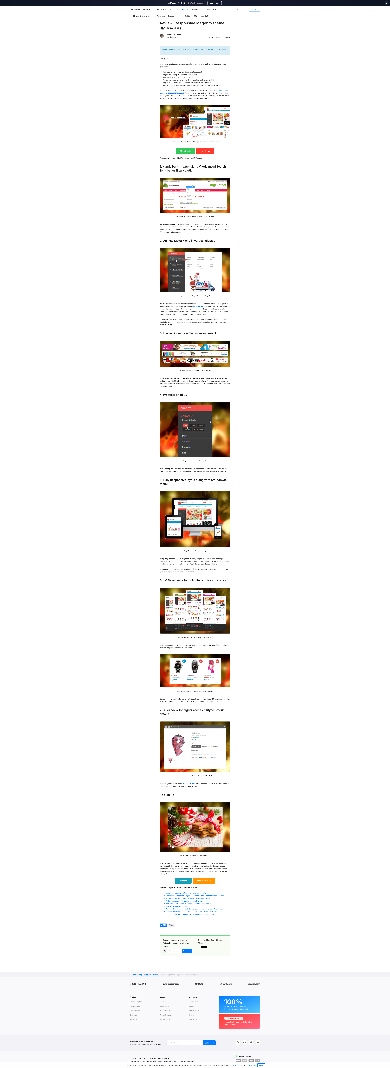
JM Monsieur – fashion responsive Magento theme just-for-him (186, 898)
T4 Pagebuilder (135, 1006)
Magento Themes (151, 975)
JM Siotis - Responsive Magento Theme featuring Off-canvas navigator (190, 912)
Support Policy (165, 1019)
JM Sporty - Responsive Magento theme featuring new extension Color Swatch (193, 909)
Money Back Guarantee (236, 1004)
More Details (185, 151)
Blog (140, 975)
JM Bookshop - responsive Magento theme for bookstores (185, 893)
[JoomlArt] (140, 9)
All (163, 925)
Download (183, 881)
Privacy (191, 1006)
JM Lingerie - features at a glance (175, 906)
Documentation (204, 881)
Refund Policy (194, 1010)
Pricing (254, 9)
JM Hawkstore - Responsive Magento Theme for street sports (186, 904)
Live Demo (205, 151)
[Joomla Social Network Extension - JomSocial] (225, 984)
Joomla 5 (204, 16)
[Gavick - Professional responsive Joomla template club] (170, 984)
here (163, 52)
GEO (195, 16)
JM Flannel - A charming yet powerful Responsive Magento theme (188, 914)
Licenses (192, 1015)
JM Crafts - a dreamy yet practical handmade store (182, 901)
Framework (172, 16)
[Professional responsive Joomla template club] (199, 984)
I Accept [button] (261, 1065)
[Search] (237, 9)
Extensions (133, 1015)
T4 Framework (135, 1010)
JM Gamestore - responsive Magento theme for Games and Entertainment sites (193, 896)
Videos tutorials (165, 1010)
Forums (162, 1002)
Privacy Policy (251, 1065)
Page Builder (185, 16)
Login (244, 9)
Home (134, 975)
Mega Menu (198, 306)
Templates (161, 16)
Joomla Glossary (165, 1015)
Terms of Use (238, 1065)
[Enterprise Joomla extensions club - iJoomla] (254, 984)
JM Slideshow (188, 784)
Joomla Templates (136, 1002)
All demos (133, 1019)
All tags (171, 925)
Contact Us (193, 1019)
